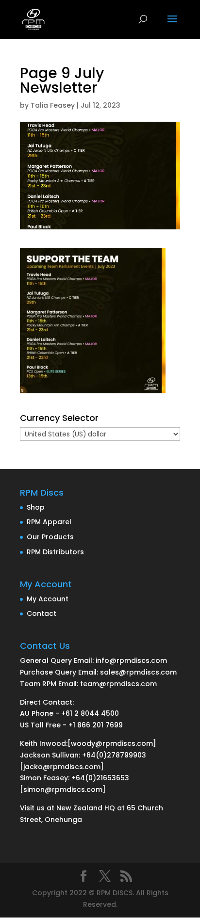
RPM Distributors (55, 552)
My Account (47, 599)
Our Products (50, 537)
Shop (36, 507)
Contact (41, 613)
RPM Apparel (49, 522)
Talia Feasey (53, 105)
